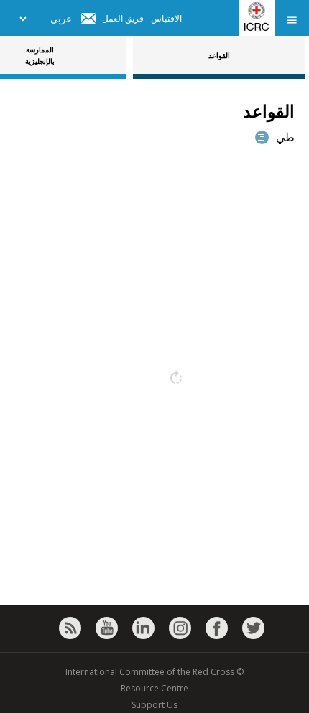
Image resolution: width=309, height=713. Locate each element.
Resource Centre (154, 688)
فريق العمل (123, 18)
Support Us (154, 705)
